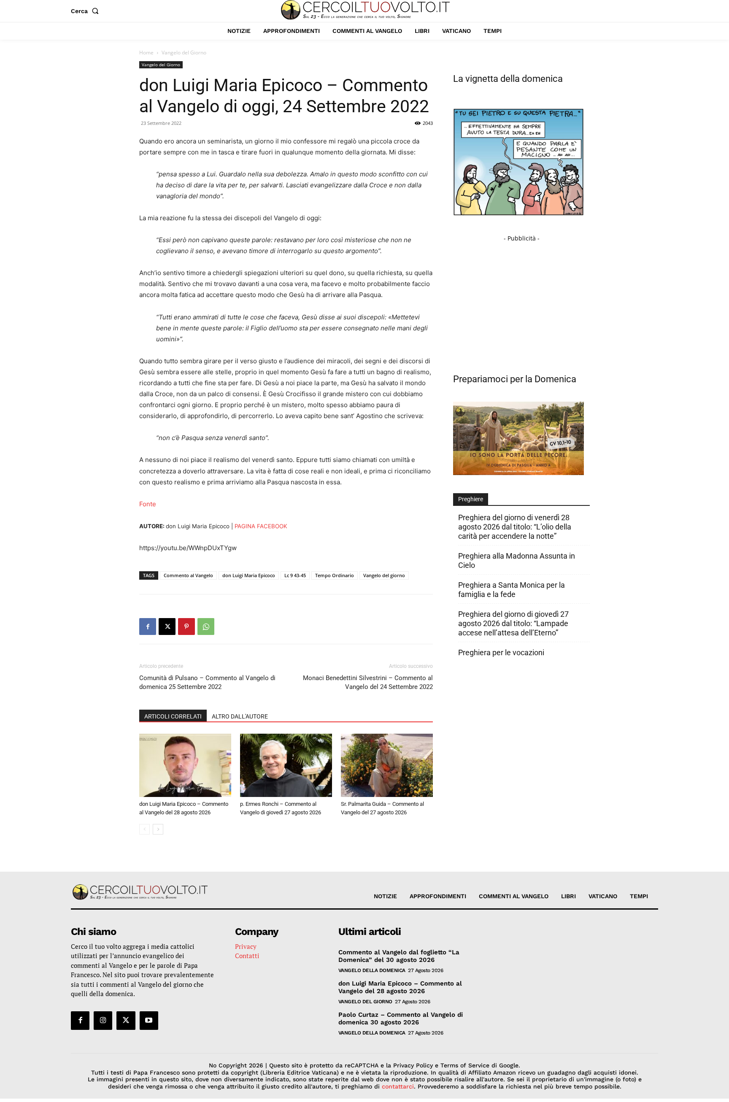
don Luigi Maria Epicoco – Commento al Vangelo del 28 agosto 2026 (400, 987)
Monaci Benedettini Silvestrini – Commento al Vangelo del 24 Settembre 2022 (368, 682)
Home (146, 52)
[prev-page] (144, 829)
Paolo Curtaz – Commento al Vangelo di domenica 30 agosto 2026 (400, 1018)
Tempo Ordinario (334, 575)
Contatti (247, 955)
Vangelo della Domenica (371, 970)
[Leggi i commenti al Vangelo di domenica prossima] (518, 473)
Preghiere (470, 499)
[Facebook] (147, 626)
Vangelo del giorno (384, 575)
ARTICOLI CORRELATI (173, 716)
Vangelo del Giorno (161, 65)
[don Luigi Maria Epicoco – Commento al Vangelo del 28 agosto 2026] (185, 765)
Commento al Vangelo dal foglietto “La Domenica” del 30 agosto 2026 (398, 956)
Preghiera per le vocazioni (501, 652)
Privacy (245, 946)
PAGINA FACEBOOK (261, 526)
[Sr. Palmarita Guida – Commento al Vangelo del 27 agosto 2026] (387, 765)
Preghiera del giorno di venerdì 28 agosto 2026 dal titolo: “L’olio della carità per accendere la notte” (514, 526)
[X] (167, 626)
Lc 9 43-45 (295, 575)
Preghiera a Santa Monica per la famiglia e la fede (511, 590)
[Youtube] (149, 1020)
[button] (86, 11)
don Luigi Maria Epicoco (248, 575)
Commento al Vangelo (188, 575)
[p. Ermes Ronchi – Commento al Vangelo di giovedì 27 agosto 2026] (286, 765)
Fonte (147, 504)
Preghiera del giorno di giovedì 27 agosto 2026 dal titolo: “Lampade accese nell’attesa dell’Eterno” (513, 623)
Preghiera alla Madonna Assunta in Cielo (516, 560)
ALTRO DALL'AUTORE (240, 716)
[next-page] (158, 829)
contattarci (398, 1086)
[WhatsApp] (205, 626)
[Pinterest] (186, 626)
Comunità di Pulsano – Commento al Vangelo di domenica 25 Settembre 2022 (207, 682)
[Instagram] (103, 1020)
